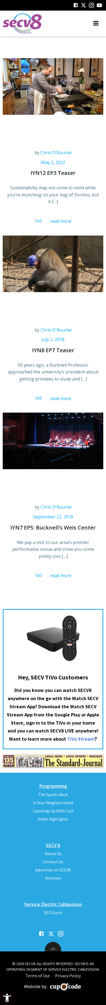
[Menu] (96, 23)
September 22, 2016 (53, 517)
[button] (7, 998)
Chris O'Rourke (55, 153)
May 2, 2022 (53, 162)
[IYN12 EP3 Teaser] (53, 86)
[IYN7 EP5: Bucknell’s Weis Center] (53, 441)
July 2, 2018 (53, 339)
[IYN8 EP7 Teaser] (53, 263)
